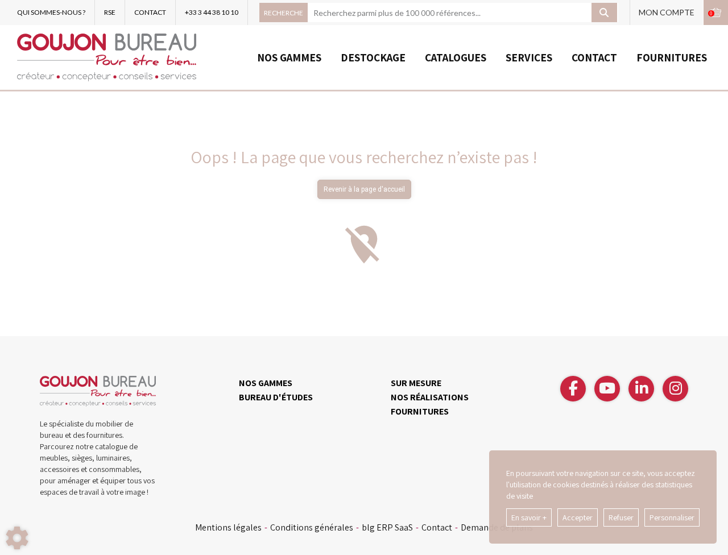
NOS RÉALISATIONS (430, 397)
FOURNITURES (671, 57)
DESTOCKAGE (373, 57)
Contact (436, 527)
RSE (109, 12)
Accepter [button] (577, 517)
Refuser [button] (621, 517)
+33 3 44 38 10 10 (211, 12)
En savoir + (529, 517)
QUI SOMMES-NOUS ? (51, 12)
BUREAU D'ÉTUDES (276, 397)
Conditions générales (311, 527)
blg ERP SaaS (387, 527)
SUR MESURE (416, 383)
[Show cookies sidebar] (17, 538)
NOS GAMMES (289, 57)
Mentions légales (228, 527)
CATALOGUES (455, 57)
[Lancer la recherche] (604, 12)
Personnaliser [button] (672, 517)
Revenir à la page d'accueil (364, 189)
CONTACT (150, 12)
